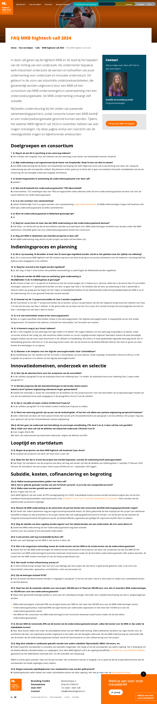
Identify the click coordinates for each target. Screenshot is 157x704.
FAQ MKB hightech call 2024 (78, 47)
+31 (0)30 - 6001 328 (70, 687)
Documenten (38, 684)
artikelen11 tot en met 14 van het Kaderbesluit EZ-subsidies (90, 498)
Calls (37, 47)
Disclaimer (75, 697)
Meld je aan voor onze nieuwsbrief (145, 696)
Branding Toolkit (40, 680)
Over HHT (36, 687)
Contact (129, 4)
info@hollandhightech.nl (73, 691)
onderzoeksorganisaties (85, 204)
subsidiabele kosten (121, 672)
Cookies (66, 697)
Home (14, 47)
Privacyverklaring (56, 697)
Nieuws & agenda (63, 4)
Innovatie (48, 4)
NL (151, 4)
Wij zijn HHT (21, 4)
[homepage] (6, 7)
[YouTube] (15, 697)
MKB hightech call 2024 (53, 47)
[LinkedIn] (11, 697)
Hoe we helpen (35, 4)
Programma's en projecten (86, 4)
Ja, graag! (115, 692)
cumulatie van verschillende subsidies (127, 650)
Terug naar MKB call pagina (121, 123)
